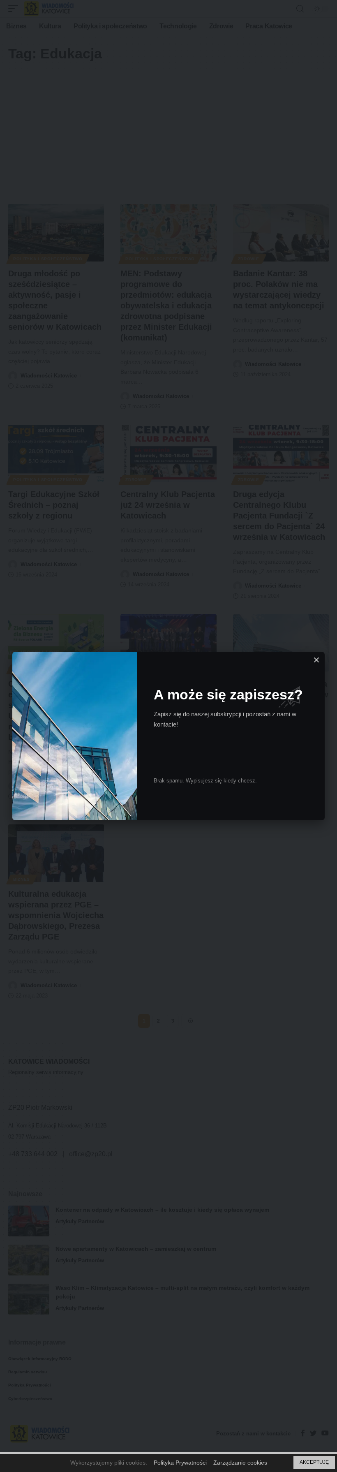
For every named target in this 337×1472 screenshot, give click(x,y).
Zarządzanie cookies (240, 1462)
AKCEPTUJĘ (314, 1462)
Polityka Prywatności (180, 1462)
